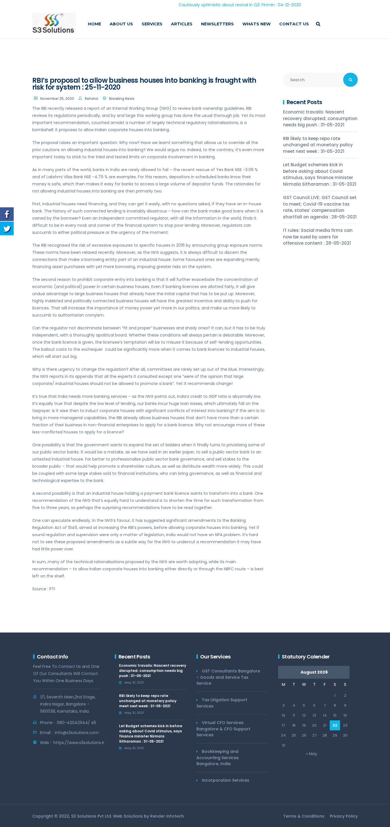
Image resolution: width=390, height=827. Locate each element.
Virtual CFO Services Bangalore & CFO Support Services (223, 729)
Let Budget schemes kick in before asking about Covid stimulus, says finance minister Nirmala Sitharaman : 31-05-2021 (319, 174)
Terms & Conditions (303, 816)
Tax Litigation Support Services (221, 703)
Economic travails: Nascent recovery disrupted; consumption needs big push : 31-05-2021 (320, 118)
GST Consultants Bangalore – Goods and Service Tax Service (228, 677)
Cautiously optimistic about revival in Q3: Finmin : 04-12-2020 (219, 5)
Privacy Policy (344, 816)
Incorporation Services (225, 780)
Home (94, 24)
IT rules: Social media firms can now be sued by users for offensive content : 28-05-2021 (318, 236)
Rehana (91, 98)
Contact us (294, 24)
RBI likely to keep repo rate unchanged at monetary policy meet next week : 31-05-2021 (318, 144)
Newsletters (217, 24)
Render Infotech (167, 816)
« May (311, 754)
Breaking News (121, 98)
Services (152, 24)
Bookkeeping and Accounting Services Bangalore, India (217, 758)
